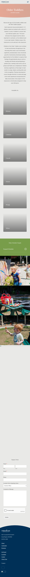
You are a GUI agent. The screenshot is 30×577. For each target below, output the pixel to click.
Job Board (3, 552)
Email (5, 471)
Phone (4, 477)
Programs (3, 548)
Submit (6, 517)
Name (5, 463)
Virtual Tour (4, 559)
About (2, 543)
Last (16, 468)
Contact (3, 557)
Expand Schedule (8, 249)
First (4, 468)
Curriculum (4, 545)
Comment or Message (8, 489)
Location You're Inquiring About (10, 483)
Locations (3, 554)
